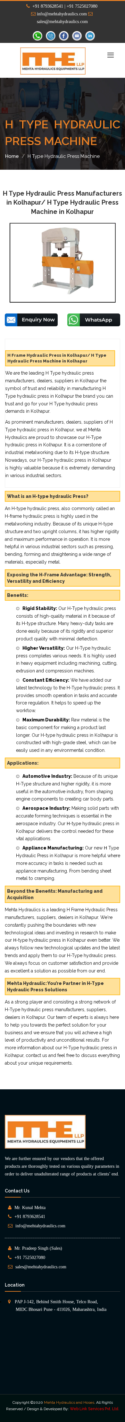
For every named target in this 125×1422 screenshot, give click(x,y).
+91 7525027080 (29, 1257)
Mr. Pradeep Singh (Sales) (38, 1248)
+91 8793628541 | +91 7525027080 (63, 6)
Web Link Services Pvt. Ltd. (94, 1409)
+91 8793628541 (29, 1216)
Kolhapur (70, 1415)
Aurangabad (25, 1415)
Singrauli (103, 1415)
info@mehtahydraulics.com (61, 14)
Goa (43, 1415)
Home (12, 156)
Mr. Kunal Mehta (30, 1207)
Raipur (86, 1415)
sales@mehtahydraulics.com (40, 1266)
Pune (54, 1415)
